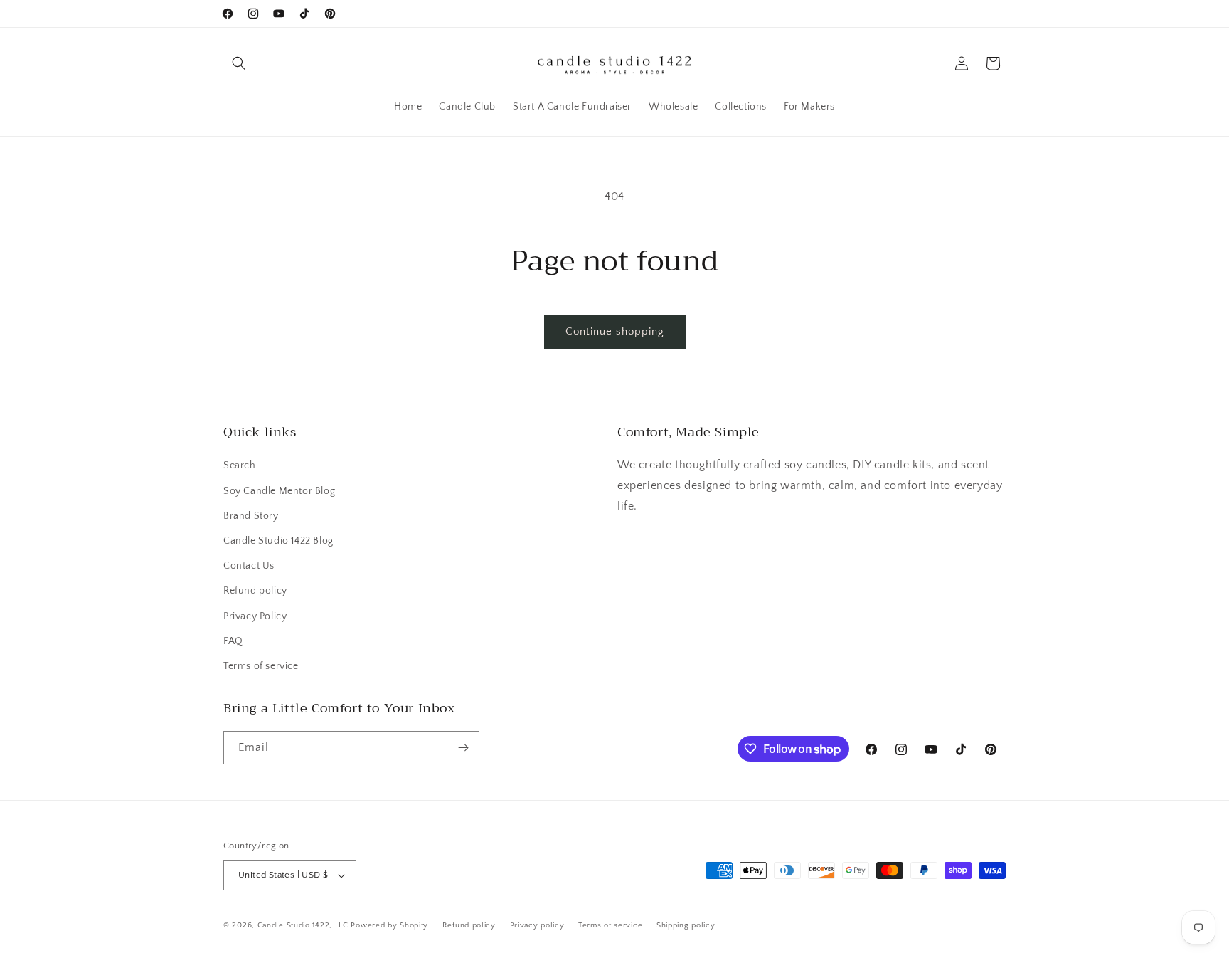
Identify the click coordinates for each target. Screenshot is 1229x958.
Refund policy (255, 590)
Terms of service (261, 666)
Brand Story (251, 516)
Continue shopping (614, 331)
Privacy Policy (255, 616)
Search (239, 465)
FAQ (233, 641)
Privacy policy (537, 925)
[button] (239, 63)
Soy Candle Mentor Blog (279, 491)
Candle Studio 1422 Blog (278, 541)
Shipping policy (685, 925)
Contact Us (249, 566)
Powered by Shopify (389, 925)
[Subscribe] (463, 747)
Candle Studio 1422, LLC (303, 925)
